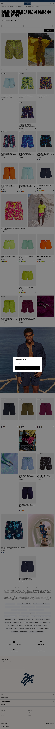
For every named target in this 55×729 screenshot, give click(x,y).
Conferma (27, 368)
